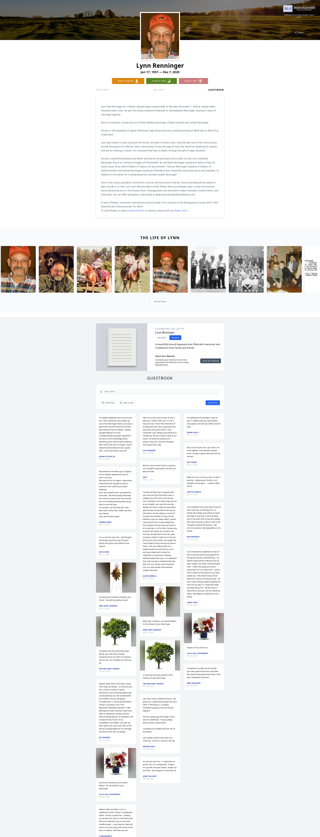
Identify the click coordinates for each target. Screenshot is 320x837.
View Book (161, 337)
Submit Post (213, 403)
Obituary (102, 89)
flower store (180, 210)
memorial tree (136, 210)
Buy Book (175, 337)
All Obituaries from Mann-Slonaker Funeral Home (299, 16)
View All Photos (160, 301)
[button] (116, 577)
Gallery (158, 89)
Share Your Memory (210, 361)
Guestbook (216, 89)
